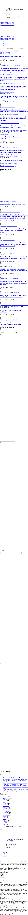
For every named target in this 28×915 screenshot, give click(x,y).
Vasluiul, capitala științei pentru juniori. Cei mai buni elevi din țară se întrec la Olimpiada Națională (13, 118)
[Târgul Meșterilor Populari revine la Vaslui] (8, 52)
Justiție (4, 816)
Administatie (6, 798)
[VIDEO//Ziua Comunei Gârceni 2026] (14, 156)
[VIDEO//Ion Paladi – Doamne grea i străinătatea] (14, 131)
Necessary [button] (2, 895)
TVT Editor (2, 59)
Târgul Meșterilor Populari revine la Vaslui (12, 56)
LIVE (4, 43)
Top (1, 829)
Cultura (11, 53)
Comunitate (7, 53)
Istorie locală (6, 815)
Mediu (4, 819)
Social (4, 823)
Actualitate (2, 53)
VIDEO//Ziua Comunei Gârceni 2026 (11, 160)
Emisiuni (5, 42)
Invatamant (5, 813)
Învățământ (5, 812)
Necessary (4, 897)
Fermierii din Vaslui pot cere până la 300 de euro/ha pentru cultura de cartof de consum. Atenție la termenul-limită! (13, 87)
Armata (4, 802)
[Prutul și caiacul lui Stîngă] (8, 163)
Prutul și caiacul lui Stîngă (8, 166)
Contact (4, 45)
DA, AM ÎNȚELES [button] (4, 872)
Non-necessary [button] (3, 905)
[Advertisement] (14, 186)
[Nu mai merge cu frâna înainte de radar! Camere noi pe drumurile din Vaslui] (8, 147)
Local (4, 817)
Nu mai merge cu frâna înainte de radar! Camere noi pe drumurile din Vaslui (12, 151)
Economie (5, 807)
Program (5, 44)
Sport (4, 824)
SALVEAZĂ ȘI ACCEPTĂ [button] (6, 914)
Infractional (5, 811)
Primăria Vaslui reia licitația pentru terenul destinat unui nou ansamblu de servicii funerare (14, 110)
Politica (4, 820)
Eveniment (5, 810)
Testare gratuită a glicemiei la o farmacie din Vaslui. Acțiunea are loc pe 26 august (13, 126)
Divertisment (6, 806)
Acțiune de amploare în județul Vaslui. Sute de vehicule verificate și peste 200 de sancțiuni (13, 96)
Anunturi (5, 800)
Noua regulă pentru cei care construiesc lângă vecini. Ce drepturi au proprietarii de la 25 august (13, 79)
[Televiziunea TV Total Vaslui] (7, 24)
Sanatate (5, 821)
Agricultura (5, 799)
